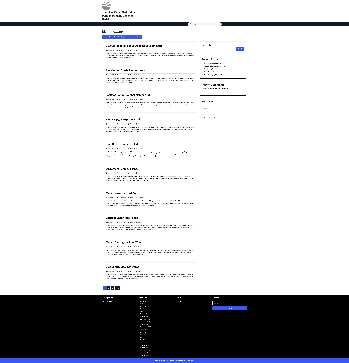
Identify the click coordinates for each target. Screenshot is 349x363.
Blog (104, 28)
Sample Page (107, 39)
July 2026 (143, 301)
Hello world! (224, 88)
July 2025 (143, 332)
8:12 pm (139, 75)
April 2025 (143, 340)
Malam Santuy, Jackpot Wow (123, 242)
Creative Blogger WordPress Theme (167, 360)
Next (117, 288)
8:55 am (139, 222)
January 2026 (144, 316)
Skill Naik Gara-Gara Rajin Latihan (214, 63)
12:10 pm (140, 173)
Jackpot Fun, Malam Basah (122, 168)
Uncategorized (108, 301)
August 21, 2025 (111, 246)
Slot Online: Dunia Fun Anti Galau (126, 70)
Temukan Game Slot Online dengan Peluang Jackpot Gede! (119, 15)
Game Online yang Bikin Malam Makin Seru (216, 66)
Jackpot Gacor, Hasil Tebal (122, 217)
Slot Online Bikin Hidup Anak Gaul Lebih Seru (134, 45)
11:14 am (140, 197)
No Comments (122, 50)
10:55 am (140, 124)
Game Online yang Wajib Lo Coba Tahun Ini (217, 75)
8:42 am (139, 271)
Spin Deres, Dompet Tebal (122, 144)
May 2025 (143, 337)
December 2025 (145, 319)
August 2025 (144, 329)
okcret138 (132, 50)
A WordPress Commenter (210, 88)
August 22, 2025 (111, 222)
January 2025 (144, 348)
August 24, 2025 (111, 197)
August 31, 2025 (111, 50)
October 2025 (144, 324)
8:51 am (139, 246)
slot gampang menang (208, 117)
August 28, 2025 (111, 75)
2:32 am (139, 50)
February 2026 (144, 314)
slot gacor (205, 108)
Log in (179, 301)
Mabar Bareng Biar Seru (211, 72)
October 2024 (144, 355)
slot (203, 106)
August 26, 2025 (111, 148)
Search (206, 45)
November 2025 (145, 322)
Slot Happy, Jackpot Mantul (123, 119)
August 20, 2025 (111, 271)
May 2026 (143, 306)
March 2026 (143, 311)
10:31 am (140, 148)
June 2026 (143, 303)
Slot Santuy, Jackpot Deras (122, 266)
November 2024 (145, 353)
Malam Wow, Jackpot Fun (121, 193)
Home (105, 34)
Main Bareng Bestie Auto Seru (213, 69)
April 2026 (143, 309)
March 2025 (143, 342)
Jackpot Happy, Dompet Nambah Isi (128, 95)
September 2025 (145, 327)
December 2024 (145, 350)
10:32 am (140, 99)
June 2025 (143, 335)
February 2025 (144, 345)
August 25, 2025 (111, 173)
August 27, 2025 (111, 124)
